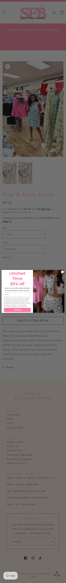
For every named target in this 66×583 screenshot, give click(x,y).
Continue (17, 310)
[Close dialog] (62, 272)
